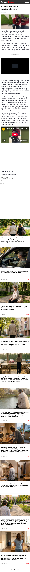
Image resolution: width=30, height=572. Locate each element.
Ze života (27, 244)
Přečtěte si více (15, 569)
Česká (7, 2)
